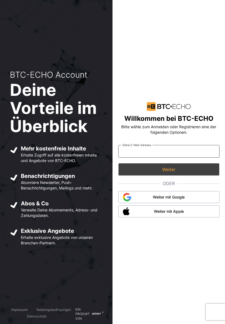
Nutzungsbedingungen (53, 310)
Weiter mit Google (169, 197)
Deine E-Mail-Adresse (136, 145)
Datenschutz (36, 316)
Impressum (19, 310)
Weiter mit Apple (169, 211)
